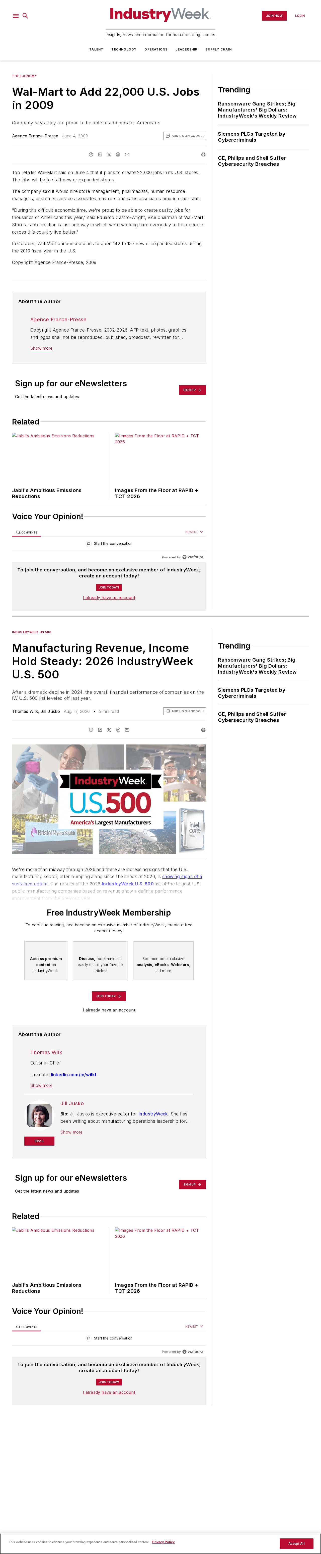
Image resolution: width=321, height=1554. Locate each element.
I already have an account (109, 597)
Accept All (296, 1543)
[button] (16, 16)
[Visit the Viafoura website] (192, 557)
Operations (156, 49)
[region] (109, 544)
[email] (127, 154)
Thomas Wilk (25, 711)
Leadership (186, 49)
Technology (123, 49)
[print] (203, 154)
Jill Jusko (50, 711)
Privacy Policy (163, 1542)
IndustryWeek (153, 1113)
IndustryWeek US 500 (31, 632)
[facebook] (91, 154)
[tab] (26, 532)
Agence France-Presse (35, 135)
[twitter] (109, 154)
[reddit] (118, 154)
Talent (96, 49)
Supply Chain (218, 49)
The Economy (24, 76)
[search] (25, 16)
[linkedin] (100, 154)
